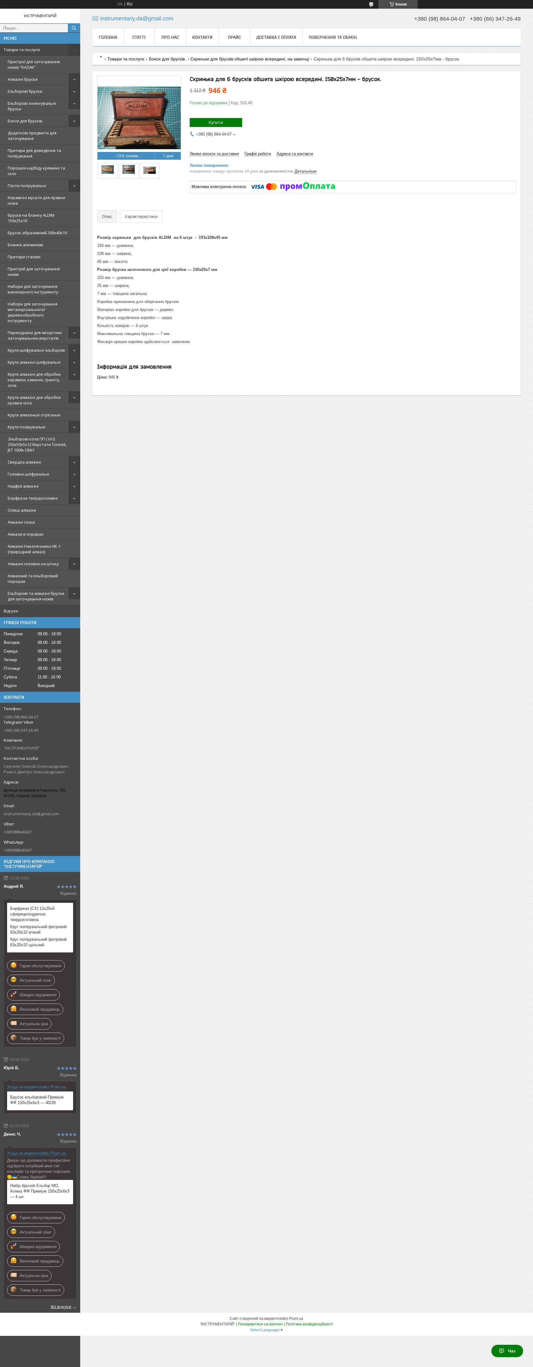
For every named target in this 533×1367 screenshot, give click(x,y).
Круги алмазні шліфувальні (34, 362)
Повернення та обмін (333, 37)
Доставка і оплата (276, 37)
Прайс (234, 37)
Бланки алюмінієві (25, 245)
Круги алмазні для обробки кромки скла (34, 400)
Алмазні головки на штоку (33, 564)
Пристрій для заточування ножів (34, 271)
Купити (216, 122)
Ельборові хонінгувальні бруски (32, 106)
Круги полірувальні (26, 427)
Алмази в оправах (25, 534)
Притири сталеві (24, 257)
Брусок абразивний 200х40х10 (37, 232)
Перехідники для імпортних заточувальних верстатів (35, 335)
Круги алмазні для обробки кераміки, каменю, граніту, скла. (34, 379)
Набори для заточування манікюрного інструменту (33, 289)
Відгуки (11, 611)
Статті (139, 37)
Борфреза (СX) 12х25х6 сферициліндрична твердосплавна (32, 914)
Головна (108, 37)
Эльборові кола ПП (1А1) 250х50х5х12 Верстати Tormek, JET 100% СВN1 (37, 444)
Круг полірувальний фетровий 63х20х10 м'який (38, 929)
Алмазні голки (21, 522)
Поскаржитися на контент (260, 1324)
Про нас (170, 37)
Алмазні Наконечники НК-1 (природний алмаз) (34, 549)
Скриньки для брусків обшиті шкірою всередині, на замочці (249, 58)
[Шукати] (74, 28)
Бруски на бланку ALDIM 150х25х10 (31, 217)
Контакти (202, 37)
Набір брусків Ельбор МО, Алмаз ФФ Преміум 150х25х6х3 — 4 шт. (39, 1191)
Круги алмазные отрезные (34, 415)
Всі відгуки (61, 1306)
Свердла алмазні (24, 462)
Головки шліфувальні (28, 474)
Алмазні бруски (23, 79)
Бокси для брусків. (25, 121)
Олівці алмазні (22, 510)
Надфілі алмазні (23, 486)
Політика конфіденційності (309, 1324)
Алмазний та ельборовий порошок (33, 578)
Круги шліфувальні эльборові (36, 350)
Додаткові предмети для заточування (32, 135)
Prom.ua (296, 1318)
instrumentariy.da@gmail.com (31, 814)
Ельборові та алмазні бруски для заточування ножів (36, 596)
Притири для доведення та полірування (34, 153)
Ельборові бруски (25, 91)
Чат (512, 1351)
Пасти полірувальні (27, 185)
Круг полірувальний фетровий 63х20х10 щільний (38, 942)
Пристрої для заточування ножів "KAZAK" (34, 64)
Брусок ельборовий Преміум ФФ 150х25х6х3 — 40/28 (37, 1100)
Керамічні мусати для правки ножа (36, 200)
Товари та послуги (22, 49)
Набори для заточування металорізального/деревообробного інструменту (32, 312)
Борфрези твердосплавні (33, 498)
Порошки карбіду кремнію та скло (36, 170)
